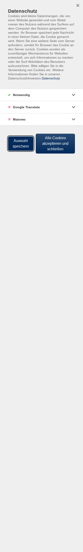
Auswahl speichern (21, 143)
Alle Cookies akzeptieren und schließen (55, 143)
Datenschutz (51, 78)
